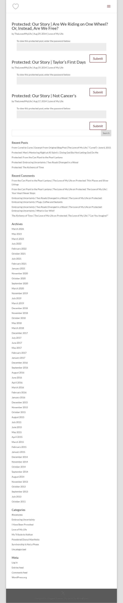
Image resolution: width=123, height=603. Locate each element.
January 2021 (18, 268)
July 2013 (16, 496)
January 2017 (18, 357)
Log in (15, 562)
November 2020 (20, 273)
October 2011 (19, 501)
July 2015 (16, 422)
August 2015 (18, 417)
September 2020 (20, 283)
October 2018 (19, 318)
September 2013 (20, 491)
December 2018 (20, 308)
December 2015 (20, 402)
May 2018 (17, 323)
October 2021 (19, 253)
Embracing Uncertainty (23, 519)
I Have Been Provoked (22, 524)
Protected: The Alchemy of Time (28, 167)
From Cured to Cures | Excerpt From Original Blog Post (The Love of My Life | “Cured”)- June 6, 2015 (61, 147)
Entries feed (18, 567)
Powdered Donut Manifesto (25, 539)
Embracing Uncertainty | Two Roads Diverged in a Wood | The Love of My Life (50, 198)
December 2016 (20, 362)
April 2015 (17, 437)
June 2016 (17, 377)
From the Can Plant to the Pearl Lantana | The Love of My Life (42, 180)
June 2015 (17, 427)
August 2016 (18, 372)
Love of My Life (55, 33)
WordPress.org (19, 577)
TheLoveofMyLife (23, 33)
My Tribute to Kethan (22, 534)
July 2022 (16, 243)
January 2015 (18, 452)
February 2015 (19, 447)
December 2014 (20, 457)
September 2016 (20, 367)
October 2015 (19, 412)
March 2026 (18, 228)
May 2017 (17, 347)
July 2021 (16, 258)
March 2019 (18, 303)
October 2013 (19, 486)
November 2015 (20, 407)
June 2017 (17, 342)
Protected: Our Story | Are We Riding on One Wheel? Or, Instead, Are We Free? (60, 26)
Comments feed (19, 572)
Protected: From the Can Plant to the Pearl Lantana (37, 157)
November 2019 (20, 293)
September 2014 (20, 471)
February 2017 (19, 352)
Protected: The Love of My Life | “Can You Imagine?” (82, 215)
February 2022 (19, 248)
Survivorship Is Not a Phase (25, 544)
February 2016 (19, 392)
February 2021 (19, 263)
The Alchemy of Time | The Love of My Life (32, 215)
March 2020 (18, 288)
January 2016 (18, 397)
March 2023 (18, 238)
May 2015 (17, 432)
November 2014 (20, 461)
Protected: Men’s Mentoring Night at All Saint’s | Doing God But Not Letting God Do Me (55, 152)
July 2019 (16, 298)
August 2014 (18, 476)
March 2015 (18, 442)
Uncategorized (19, 549)
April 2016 (17, 382)
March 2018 (18, 328)
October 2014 (19, 466)
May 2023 (17, 233)
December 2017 (20, 333)
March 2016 (18, 387)
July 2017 (16, 337)
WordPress (82, 598)
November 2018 (20, 313)
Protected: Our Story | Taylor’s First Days (49, 62)
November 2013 (20, 481)
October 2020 (19, 278)
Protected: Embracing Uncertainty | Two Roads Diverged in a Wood (45, 162)
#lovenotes (17, 514)
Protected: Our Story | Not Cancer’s (44, 95)
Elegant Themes (55, 598)
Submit (98, 58)
